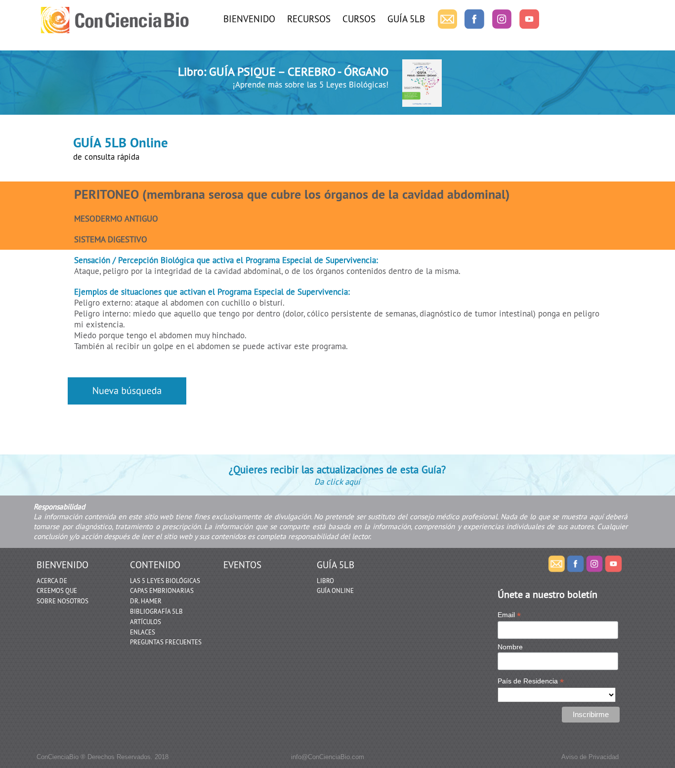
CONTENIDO (155, 565)
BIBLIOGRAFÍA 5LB (156, 611)
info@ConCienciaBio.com (327, 757)
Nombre (510, 647)
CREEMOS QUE (57, 590)
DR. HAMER (146, 601)
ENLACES (142, 632)
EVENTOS (242, 565)
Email (509, 615)
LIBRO (325, 581)
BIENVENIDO (249, 19)
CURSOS (359, 19)
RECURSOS (309, 19)
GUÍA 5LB (406, 19)
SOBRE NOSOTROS (62, 601)
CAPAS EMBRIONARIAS (162, 590)
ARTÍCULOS (145, 622)
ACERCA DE (52, 581)
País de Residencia (531, 681)
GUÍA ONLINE (335, 590)
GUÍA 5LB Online (120, 142)
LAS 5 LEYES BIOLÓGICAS (165, 581)
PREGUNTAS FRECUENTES (166, 642)
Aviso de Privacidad (590, 757)
